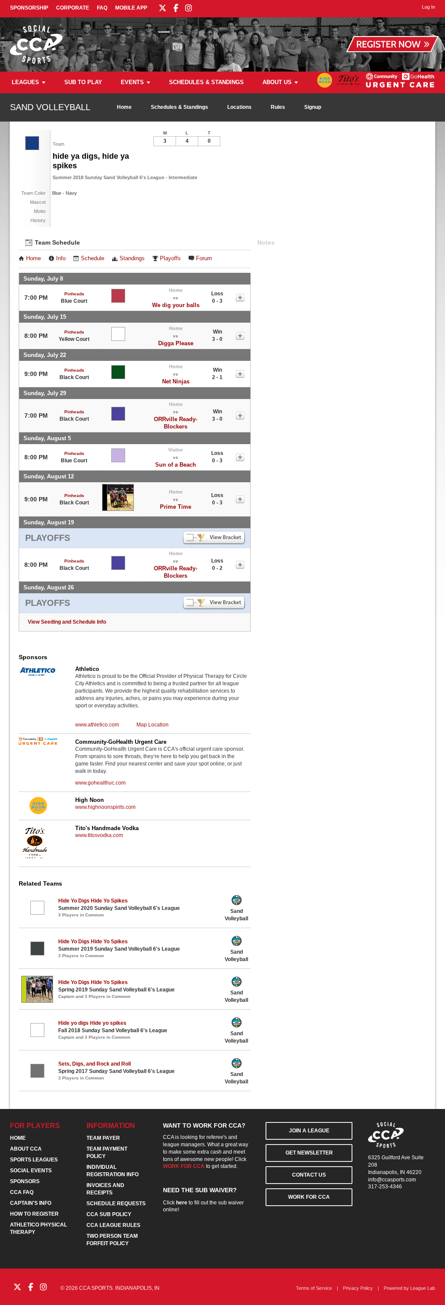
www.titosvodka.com (99, 835)
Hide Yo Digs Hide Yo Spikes (93, 901)
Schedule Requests (116, 1203)
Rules (278, 107)
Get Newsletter (309, 1153)
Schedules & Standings (206, 82)
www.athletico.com (97, 725)
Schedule (92, 258)
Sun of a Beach (175, 464)
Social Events (31, 1171)
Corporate (72, 8)
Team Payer (103, 1138)
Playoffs (170, 258)
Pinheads (74, 293)
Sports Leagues (34, 1160)
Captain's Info (30, 1203)
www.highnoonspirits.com (105, 807)
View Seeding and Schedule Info (67, 622)
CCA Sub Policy (108, 1214)
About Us (277, 82)
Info (61, 258)
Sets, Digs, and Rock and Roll (94, 1064)
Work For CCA (309, 1197)
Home (124, 107)
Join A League (309, 1131)
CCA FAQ (21, 1192)
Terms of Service (314, 1288)
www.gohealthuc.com (100, 783)
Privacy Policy (358, 1288)
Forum (204, 258)
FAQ (102, 8)
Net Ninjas (175, 381)
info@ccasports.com (392, 1180)
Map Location (152, 725)
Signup (312, 107)
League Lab (422, 1288)
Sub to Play (83, 82)
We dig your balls (175, 305)
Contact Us (309, 1175)
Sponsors (25, 1181)
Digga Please (175, 343)
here (181, 1203)
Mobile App (131, 8)
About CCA (26, 1149)
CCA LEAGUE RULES (113, 1225)
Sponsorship (29, 8)
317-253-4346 (385, 1187)
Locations (239, 107)
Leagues (25, 82)
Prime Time (175, 507)
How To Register (34, 1214)
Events (132, 82)
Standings (132, 258)
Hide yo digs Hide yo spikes (92, 1023)
